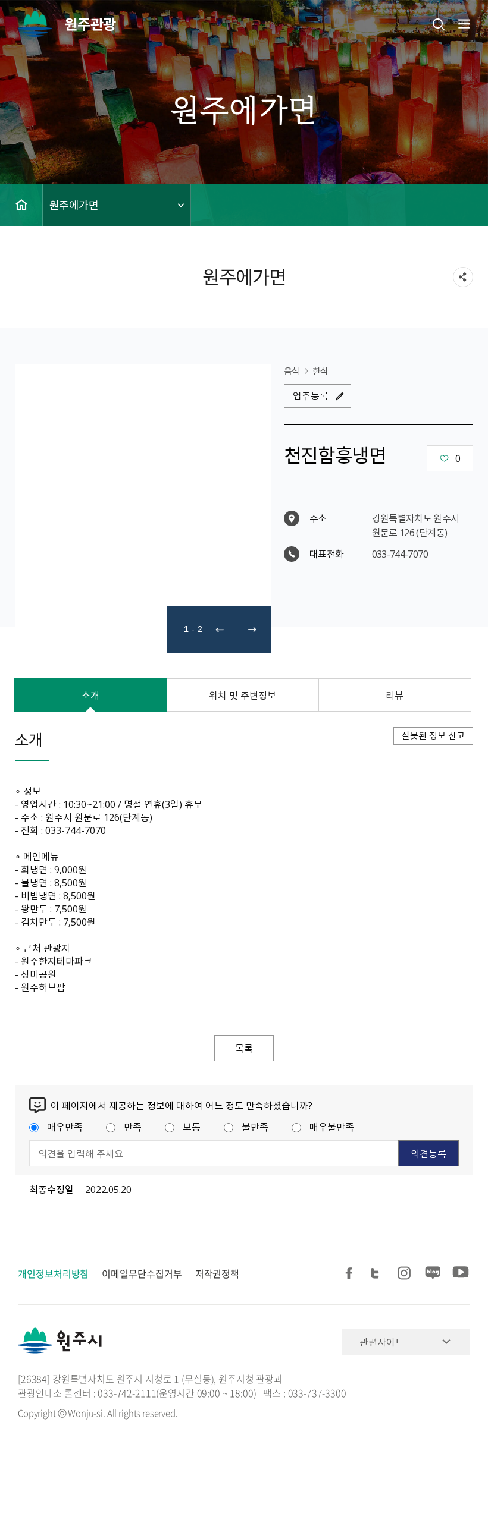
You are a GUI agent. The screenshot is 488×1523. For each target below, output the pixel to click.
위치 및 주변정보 (242, 695)
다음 (252, 629)
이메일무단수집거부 (142, 1273)
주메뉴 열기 (463, 24)
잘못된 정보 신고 (433, 735)
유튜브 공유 (460, 1273)
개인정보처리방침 (53, 1273)
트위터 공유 (378, 1273)
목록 (244, 1048)
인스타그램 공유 (405, 1273)
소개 (90, 695)
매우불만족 (331, 1126)
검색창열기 (438, 24)
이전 (220, 629)
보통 (192, 1126)
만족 (133, 1126)
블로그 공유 (433, 1273)
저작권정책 (217, 1273)
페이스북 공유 (351, 1273)
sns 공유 (463, 277)
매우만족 (65, 1126)
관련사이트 (381, 1342)
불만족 (255, 1126)
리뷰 (394, 695)
